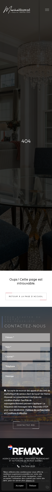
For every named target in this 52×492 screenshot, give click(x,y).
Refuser (32, 485)
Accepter (20, 485)
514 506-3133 (28, 466)
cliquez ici (30, 480)
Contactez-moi (26, 425)
